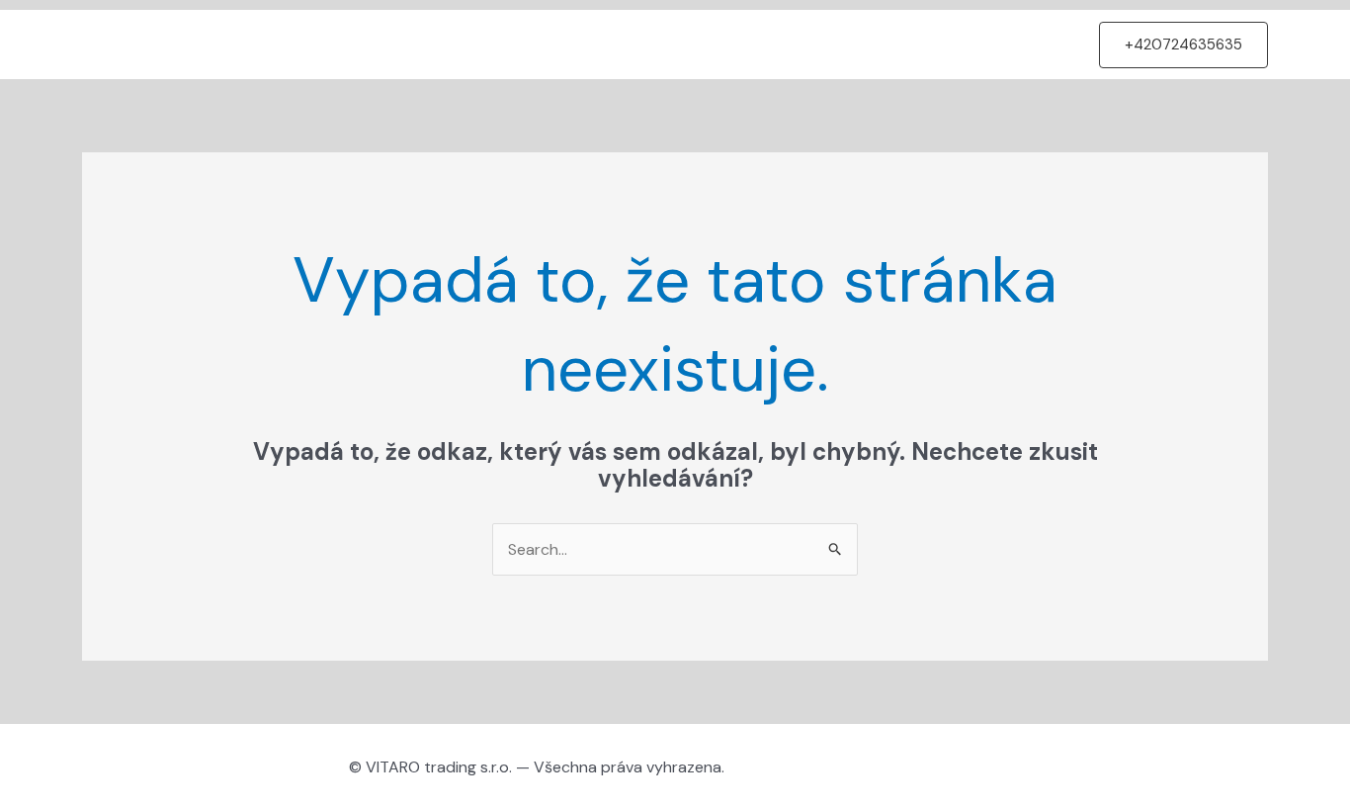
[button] (1183, 45)
